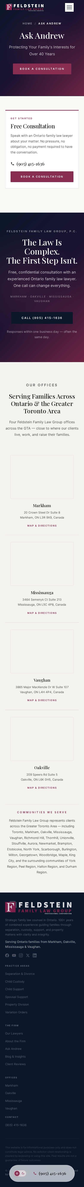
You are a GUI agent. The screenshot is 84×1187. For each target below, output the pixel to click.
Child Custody (15, 981)
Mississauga (42, 592)
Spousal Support (16, 997)
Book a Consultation (42, 68)
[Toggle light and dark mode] (20, 1173)
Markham (42, 505)
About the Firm (15, 1041)
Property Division (17, 1004)
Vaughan (42, 680)
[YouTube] (14, 955)
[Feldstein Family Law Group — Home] (25, 7)
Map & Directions (42, 525)
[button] (69, 7)
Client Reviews (15, 1064)
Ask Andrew (13, 1048)
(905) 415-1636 (15, 1125)
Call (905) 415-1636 (42, 318)
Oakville (42, 767)
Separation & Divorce (20, 973)
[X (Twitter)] (28, 955)
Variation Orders (16, 1012)
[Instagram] (21, 955)
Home (28, 23)
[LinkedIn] (35, 955)
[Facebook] (7, 955)
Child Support (14, 989)
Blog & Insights (15, 1056)
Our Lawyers (14, 1033)
